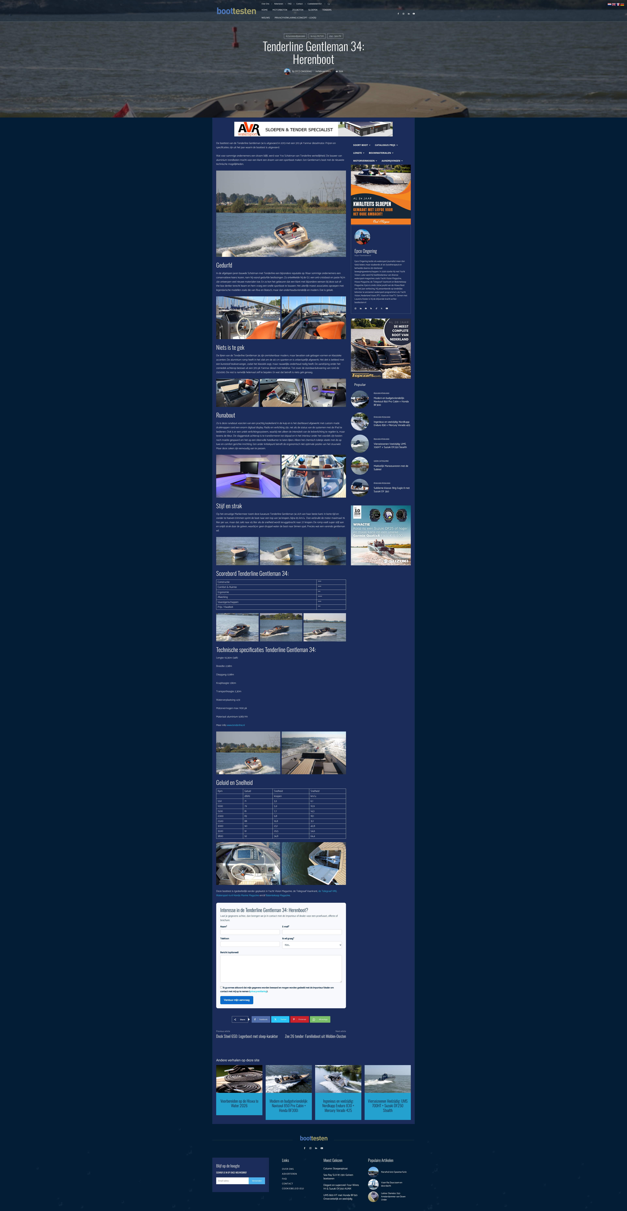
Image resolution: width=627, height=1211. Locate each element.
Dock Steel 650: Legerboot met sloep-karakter (247, 1036)
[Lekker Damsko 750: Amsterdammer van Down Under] (373, 1196)
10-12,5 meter (317, 36)
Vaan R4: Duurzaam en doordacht (391, 1184)
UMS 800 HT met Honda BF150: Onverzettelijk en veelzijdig (340, 1197)
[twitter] (382, 307)
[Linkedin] (408, 13)
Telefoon (224, 939)
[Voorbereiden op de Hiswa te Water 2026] (239, 1079)
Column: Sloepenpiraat (335, 1168)
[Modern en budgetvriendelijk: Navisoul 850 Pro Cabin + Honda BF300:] (360, 400)
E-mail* (285, 927)
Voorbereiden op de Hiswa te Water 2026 (239, 1103)
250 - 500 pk (335, 36)
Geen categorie (381, 461)
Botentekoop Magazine (278, 895)
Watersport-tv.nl (224, 895)
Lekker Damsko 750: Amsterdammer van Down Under (393, 1197)
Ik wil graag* (288, 939)
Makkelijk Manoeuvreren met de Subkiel (391, 468)
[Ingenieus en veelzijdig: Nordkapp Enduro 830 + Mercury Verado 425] (360, 422)
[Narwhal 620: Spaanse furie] (373, 1172)
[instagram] (355, 307)
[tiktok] (376, 307)
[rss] (371, 307)
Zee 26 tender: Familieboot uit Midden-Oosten (315, 1036)
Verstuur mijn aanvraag (237, 1000)
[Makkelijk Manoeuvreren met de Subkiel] (360, 466)
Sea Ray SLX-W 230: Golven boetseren (338, 1177)
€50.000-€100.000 (381, 393)
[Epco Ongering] (288, 71)
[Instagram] (403, 13)
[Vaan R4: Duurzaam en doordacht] (373, 1184)
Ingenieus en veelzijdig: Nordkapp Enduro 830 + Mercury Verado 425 (392, 424)
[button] (328, 4)
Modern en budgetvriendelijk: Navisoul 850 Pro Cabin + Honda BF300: (391, 401)
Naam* (223, 927)
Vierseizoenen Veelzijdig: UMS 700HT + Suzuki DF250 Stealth (390, 446)
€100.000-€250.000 (382, 417)
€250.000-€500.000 (295, 36)
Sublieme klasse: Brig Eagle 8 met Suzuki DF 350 (392, 490)
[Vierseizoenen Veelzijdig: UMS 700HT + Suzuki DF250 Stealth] (360, 444)
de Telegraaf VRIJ (327, 891)
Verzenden (257, 1181)
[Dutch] (610, 4)
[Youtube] (414, 13)
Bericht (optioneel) (229, 952)
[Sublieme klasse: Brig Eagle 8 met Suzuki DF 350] (360, 488)
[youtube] (387, 307)
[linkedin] (361, 307)
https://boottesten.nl (362, 255)
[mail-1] (366, 307)
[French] (618, 4)
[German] (622, 4)
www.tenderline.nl (236, 725)
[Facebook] (398, 13)
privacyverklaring (258, 991)
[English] (614, 4)
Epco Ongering (303, 72)
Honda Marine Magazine (246, 895)
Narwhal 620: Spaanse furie (394, 1172)
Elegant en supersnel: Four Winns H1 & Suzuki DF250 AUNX (341, 1187)
